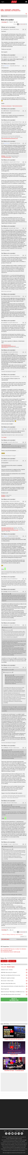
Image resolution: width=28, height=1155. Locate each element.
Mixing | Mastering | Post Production (10, 10)
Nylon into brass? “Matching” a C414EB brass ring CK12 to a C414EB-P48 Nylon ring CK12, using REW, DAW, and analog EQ (13, 991)
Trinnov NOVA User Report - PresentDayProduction (14, 1070)
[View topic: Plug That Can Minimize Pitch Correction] (26, 975)
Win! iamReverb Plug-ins (6, 950)
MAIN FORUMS (15, 9)
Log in (2, 1)
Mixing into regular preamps (8, 978)
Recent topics (11, 967)
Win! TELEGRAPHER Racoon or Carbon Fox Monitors (13, 949)
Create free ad (12, 961)
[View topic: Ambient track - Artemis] (26, 969)
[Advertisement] (14, 1012)
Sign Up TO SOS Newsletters (14, 999)
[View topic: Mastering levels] (26, 989)
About (5, 1131)
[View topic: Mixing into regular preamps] (26, 978)
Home (2, 9)
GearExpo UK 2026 (14, 1054)
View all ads (4, 961)
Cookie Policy (17, 1131)
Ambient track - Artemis (7, 969)
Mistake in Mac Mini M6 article (8, 983)
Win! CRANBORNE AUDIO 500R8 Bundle (10, 952)
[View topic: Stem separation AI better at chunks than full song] (26, 986)
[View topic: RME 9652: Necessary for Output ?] (26, 972)
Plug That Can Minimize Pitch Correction (10, 975)
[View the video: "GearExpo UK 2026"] (14, 1047)
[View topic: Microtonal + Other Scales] (26, 980)
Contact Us (10, 1131)
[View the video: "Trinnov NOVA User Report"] (14, 1063)
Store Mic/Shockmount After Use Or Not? (11, 994)
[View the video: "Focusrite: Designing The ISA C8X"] (14, 1031)
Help (23, 1131)
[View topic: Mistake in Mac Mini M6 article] (26, 983)
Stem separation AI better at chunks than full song (13, 986)
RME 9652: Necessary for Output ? (9, 972)
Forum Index (8, 9)
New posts (3, 967)
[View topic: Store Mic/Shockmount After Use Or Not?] (26, 994)
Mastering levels (5, 989)
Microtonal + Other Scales (7, 980)
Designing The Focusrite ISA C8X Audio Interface (14, 1039)
